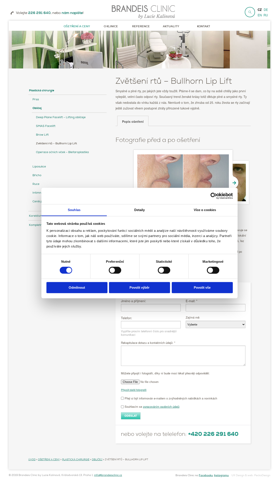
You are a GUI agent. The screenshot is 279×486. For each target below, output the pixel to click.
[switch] (115, 270)
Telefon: (126, 318)
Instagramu (221, 475)
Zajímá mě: (193, 317)
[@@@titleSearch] (250, 12)
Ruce (35, 184)
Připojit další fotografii (133, 390)
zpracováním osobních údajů (161, 406)
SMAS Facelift (45, 126)
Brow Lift (42, 134)
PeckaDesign (262, 475)
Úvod (32, 459)
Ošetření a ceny (49, 459)
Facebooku (206, 475)
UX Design (237, 475)
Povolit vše (202, 288)
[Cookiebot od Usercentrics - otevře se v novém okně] (214, 196)
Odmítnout (77, 288)
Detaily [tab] (139, 210)
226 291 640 (39, 13)
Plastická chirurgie (41, 90)
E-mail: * (191, 301)
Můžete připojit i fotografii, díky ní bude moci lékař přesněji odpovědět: (165, 373)
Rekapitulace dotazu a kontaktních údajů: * (148, 343)
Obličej (37, 108)
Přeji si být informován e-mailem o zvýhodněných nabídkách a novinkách (170, 398)
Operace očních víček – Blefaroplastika (62, 152)
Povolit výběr (139, 288)
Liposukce (39, 166)
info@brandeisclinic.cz (108, 475)
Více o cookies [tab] (205, 210)
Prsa (35, 99)
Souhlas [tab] (74, 210)
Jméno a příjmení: (133, 301)
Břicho (36, 175)
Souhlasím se (151, 406)
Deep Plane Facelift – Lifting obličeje (61, 117)
